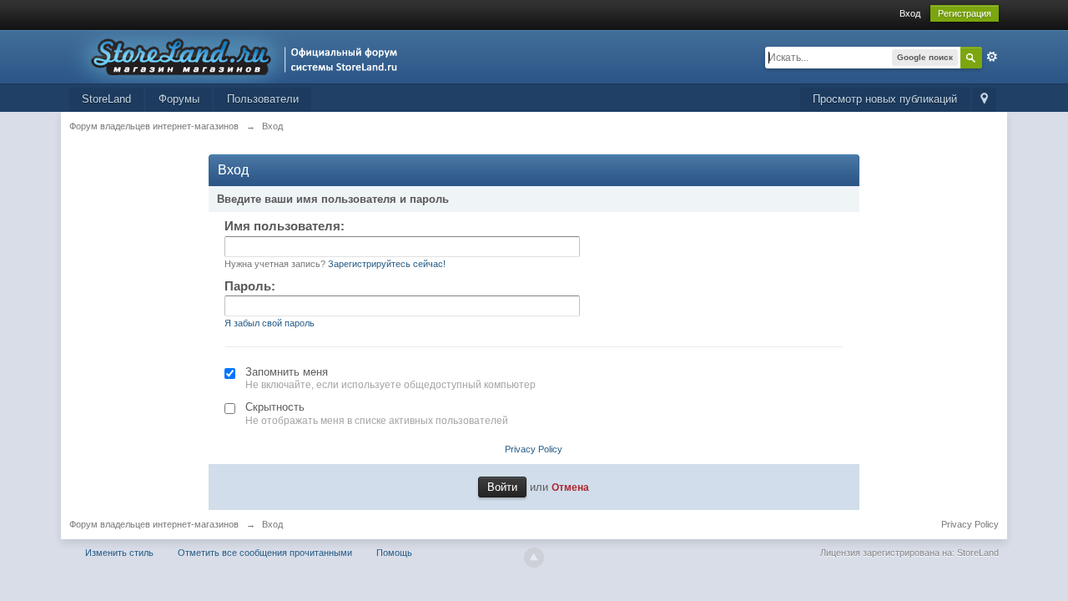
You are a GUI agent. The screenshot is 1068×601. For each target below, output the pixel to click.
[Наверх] (534, 558)
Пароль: (249, 286)
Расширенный (992, 56)
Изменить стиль (119, 553)
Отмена (570, 487)
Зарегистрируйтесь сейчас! (387, 264)
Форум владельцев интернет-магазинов (154, 524)
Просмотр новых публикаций (885, 99)
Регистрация (964, 13)
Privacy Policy (533, 449)
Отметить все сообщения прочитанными (265, 553)
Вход (909, 13)
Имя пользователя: (284, 226)
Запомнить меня (286, 372)
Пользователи (263, 99)
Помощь (394, 553)
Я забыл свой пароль (269, 323)
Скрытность (275, 407)
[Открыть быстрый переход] (984, 100)
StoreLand (106, 99)
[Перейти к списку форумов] (238, 55)
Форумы (179, 99)
